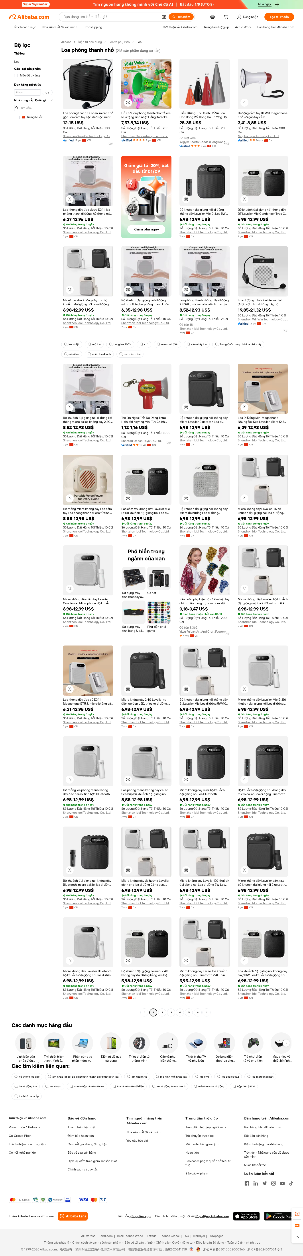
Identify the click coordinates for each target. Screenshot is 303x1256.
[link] (297, 1214)
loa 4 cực (55, 1086)
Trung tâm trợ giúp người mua (205, 1127)
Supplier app (141, 1216)
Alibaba (66, 42)
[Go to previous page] (144, 1012)
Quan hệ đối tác (255, 1165)
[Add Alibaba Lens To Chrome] (73, 1216)
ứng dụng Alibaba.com (212, 1216)
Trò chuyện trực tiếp (199, 1135)
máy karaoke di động (211, 1086)
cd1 (146, 344)
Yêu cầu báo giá (137, 1140)
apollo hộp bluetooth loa (89, 1086)
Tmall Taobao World (129, 1236)
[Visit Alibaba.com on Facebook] (247, 1183)
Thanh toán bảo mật (81, 1127)
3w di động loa (28, 1086)
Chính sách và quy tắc (83, 1169)
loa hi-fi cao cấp (29, 1096)
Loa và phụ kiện (119, 42)
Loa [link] (139, 42)
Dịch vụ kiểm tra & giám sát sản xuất (92, 1161)
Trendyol (199, 1236)
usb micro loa (132, 354)
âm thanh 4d (139, 1076)
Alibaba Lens (27, 1216)
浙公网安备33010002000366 (224, 1249)
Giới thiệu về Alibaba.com (27, 1118)
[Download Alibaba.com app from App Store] (246, 1216)
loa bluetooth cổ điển (130, 1086)
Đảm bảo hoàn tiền (81, 1135)
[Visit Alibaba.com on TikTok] (291, 1183)
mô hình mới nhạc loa (173, 1076)
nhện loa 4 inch (101, 354)
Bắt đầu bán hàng (256, 1135)
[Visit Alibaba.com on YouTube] (282, 1183)
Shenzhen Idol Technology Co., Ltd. (87, 232)
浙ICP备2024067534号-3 (264, 1249)
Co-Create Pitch (20, 1135)
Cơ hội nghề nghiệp (22, 1152)
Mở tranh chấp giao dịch (201, 1144)
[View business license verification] (191, 1249)
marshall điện (169, 344)
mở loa (96, 344)
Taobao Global (169, 1236)
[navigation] (34, 527)
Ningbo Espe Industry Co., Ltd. (258, 136)
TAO (186, 1236)
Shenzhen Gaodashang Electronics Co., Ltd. (146, 136)
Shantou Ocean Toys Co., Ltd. (141, 441)
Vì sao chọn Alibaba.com (25, 1127)
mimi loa (74, 354)
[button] (164, 17)
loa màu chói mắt (262, 1076)
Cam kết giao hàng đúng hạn (87, 1144)
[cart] (227, 17)
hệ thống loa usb (29, 1076)
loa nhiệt (74, 344)
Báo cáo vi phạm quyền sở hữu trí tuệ (208, 1163)
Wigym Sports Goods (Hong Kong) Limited (204, 142)
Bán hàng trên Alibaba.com (262, 1127)
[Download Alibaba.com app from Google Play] (279, 1216)
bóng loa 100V (122, 344)
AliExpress (88, 1236)
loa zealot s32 (230, 1076)
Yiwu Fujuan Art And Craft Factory (202, 631)
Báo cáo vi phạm (196, 1173)
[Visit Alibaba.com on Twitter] (264, 1183)
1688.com (106, 1236)
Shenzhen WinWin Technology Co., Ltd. (88, 136)
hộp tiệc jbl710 (246, 1086)
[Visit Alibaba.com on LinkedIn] (255, 1183)
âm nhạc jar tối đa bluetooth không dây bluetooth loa (85, 1076)
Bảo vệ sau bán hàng (82, 1152)
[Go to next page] (207, 1012)
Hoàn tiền (192, 1152)
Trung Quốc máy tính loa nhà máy (240, 344)
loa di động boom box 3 (171, 1086)
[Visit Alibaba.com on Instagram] (273, 1183)
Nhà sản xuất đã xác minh (143, 1132)
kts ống (204, 1076)
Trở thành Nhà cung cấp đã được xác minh (266, 1154)
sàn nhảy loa (199, 344)
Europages (216, 1236)
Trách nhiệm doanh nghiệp (27, 1144)
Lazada (151, 1236)
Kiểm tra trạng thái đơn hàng (263, 1144)
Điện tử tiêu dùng (90, 42)
